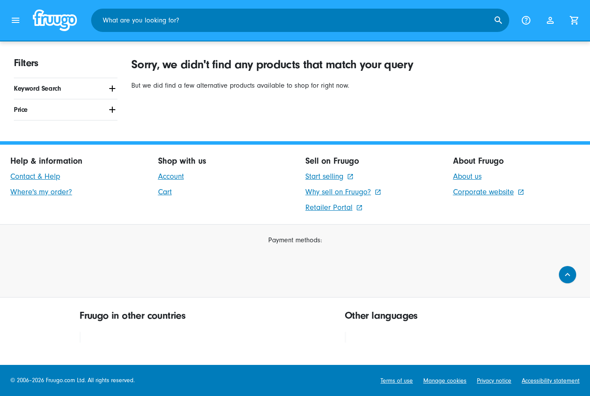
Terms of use (397, 380)
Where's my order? (41, 191)
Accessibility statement (551, 380)
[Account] (550, 20)
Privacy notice (494, 380)
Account (171, 176)
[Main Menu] (15, 20)
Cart (165, 191)
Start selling (324, 176)
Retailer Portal (328, 207)
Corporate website (483, 191)
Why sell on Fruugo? (338, 191)
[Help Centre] (526, 20)
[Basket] (574, 20)
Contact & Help (35, 176)
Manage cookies (444, 380)
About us (467, 176)
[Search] (498, 20)
